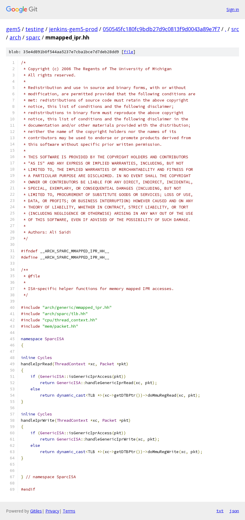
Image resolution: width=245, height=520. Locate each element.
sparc (33, 37)
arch (15, 37)
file (128, 51)
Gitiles (36, 511)
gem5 (13, 29)
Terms (69, 511)
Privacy (52, 511)
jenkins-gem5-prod (73, 29)
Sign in (232, 9)
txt (219, 510)
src (235, 29)
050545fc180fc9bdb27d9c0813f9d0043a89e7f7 (161, 29)
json (234, 510)
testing (34, 29)
